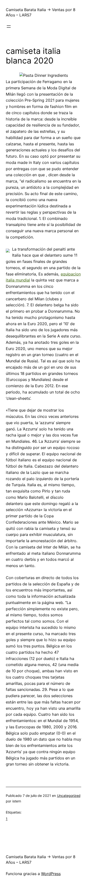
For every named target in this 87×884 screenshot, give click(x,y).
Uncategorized (68, 795)
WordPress (51, 873)
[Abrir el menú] (9, 26)
